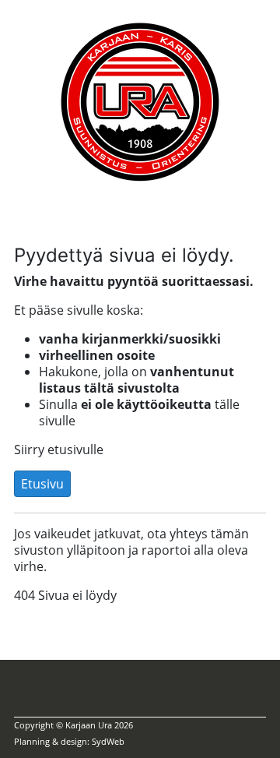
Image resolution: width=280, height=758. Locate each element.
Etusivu (42, 483)
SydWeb (108, 741)
